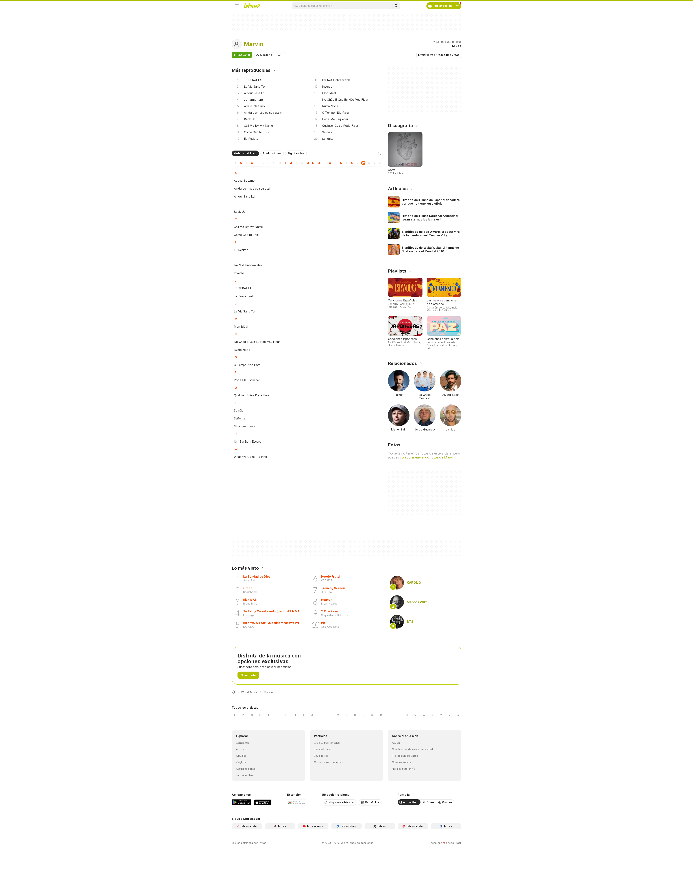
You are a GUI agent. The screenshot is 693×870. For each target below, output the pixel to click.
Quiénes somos (401, 762)
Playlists (241, 762)
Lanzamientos (244, 775)
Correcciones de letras (328, 762)
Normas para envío (403, 768)
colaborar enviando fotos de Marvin (427, 457)
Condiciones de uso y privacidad (412, 749)
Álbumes (241, 755)
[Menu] (237, 5)
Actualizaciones (246, 768)
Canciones (242, 742)
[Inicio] (233, 692)
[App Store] (262, 802)
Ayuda (396, 742)
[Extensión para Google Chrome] (296, 802)
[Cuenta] (457, 5)
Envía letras (321, 755)
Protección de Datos (405, 755)
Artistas (241, 749)
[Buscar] (396, 5)
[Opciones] (287, 55)
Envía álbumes (323, 749)
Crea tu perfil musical (327, 742)
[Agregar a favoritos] (279, 55)
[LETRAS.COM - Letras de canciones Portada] (252, 5)
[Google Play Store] (241, 802)
